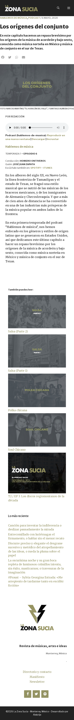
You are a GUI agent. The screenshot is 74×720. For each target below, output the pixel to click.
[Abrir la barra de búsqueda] (58, 8)
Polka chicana (17, 410)
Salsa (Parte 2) (18, 331)
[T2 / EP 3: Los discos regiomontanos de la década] (37, 492)
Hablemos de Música (13, 17)
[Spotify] (44, 694)
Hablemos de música (19, 146)
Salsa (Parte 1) (17, 370)
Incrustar (53, 139)
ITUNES (47, 167)
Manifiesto (37, 677)
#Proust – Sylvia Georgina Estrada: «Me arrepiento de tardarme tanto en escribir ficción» (36, 581)
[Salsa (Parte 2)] (37, 327)
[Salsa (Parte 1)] (37, 366)
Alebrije (37, 714)
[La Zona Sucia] (21, 8)
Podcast (34, 17)
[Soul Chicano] (37, 445)
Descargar (38, 139)
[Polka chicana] (37, 406)
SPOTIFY (36, 167)
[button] (3, 57)
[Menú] (68, 8)
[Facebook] (27, 694)
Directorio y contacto (37, 672)
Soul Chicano (17, 449)
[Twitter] (36, 694)
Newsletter (37, 681)
